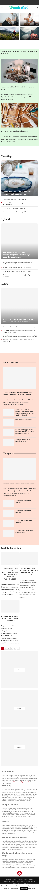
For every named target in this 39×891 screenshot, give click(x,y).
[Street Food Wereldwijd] (8, 422)
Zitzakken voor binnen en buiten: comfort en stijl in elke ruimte (18, 320)
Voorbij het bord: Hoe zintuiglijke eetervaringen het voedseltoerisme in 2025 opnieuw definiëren (25, 412)
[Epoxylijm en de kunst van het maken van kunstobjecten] (19, 178)
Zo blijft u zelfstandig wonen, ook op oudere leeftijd (20, 336)
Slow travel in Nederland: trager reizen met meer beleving (29, 571)
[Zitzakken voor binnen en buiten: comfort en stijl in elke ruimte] (19, 306)
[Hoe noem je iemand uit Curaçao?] (8, 513)
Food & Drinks (10, 362)
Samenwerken (22, 2)
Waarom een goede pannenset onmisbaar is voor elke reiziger (19, 340)
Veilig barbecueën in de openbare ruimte (23, 440)
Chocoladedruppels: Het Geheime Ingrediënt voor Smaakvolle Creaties (24, 431)
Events (14, 879)
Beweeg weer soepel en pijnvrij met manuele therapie (29, 21)
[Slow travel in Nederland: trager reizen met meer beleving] (29, 558)
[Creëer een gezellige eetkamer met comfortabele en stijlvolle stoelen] (19, 378)
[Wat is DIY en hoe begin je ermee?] (19, 115)
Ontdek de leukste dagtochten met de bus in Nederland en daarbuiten (17, 263)
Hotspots (8, 453)
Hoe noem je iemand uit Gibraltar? (14, 208)
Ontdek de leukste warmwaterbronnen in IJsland (18, 483)
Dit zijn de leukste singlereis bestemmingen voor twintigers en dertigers (29, 33)
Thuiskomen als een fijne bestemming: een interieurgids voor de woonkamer (17, 254)
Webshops (12, 881)
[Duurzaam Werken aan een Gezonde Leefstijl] (10, 606)
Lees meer (31, 888)
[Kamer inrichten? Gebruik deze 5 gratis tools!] (19, 71)
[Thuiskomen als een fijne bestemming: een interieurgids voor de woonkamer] (19, 241)
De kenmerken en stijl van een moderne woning (19, 327)
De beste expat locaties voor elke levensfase (24, 531)
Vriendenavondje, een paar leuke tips (15, 199)
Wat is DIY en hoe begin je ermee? (15, 131)
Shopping (5, 881)
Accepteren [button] (24, 888)
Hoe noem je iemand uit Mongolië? (14, 212)
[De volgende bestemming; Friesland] (8, 523)
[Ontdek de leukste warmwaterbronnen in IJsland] (19, 469)
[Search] (37, 7)
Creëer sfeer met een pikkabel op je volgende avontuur (18, 276)
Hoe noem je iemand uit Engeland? (23, 501)
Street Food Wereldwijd (23, 420)
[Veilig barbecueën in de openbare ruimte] (8, 442)
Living (4, 283)
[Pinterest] (19, 873)
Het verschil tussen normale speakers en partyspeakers (16, 203)
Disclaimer (31, 2)
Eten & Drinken (28, 879)
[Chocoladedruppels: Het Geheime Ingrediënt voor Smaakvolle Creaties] (8, 432)
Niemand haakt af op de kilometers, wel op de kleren (9, 35)
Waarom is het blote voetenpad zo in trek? (17, 267)
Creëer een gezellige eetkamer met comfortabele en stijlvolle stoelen (17, 393)
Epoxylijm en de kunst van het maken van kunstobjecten (17, 192)
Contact (14, 2)
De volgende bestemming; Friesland (23, 521)
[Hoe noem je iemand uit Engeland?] (8, 503)
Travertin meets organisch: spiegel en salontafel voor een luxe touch (19, 331)
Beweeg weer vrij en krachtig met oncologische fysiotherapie (10, 20)
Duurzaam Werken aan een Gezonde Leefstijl (10, 618)
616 (15, 648)
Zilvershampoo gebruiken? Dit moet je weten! (18, 271)
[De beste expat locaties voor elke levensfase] (8, 533)
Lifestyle (6, 219)
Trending (6, 156)
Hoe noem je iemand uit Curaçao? (23, 511)
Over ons (7, 2)
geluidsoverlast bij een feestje (21, 782)
